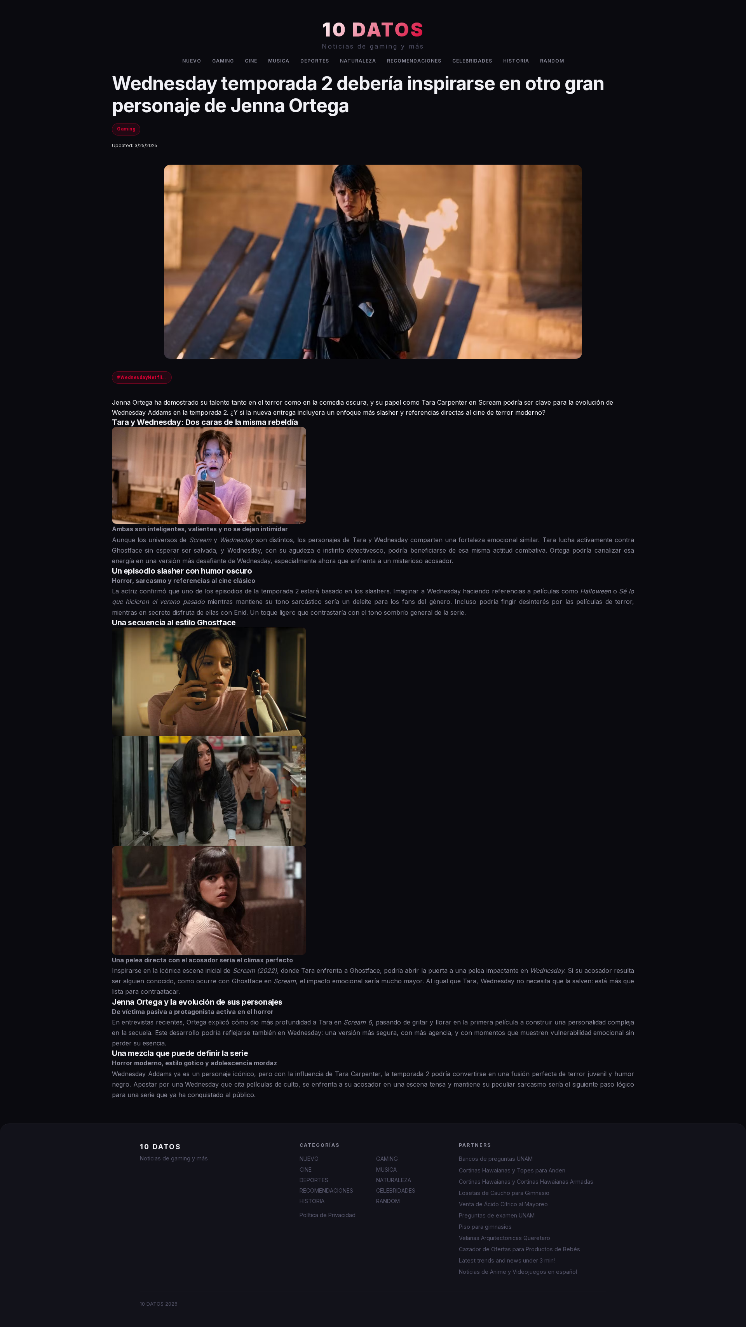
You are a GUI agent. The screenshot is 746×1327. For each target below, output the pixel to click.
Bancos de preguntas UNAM (496, 1158)
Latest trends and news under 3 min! (507, 1260)
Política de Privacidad (328, 1215)
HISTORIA (516, 61)
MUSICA (278, 61)
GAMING (223, 61)
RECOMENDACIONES (414, 61)
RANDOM (552, 61)
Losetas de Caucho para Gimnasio (504, 1193)
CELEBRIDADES (472, 61)
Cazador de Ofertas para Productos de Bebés (519, 1249)
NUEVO (191, 61)
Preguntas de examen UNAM (497, 1215)
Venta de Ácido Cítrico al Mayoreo (503, 1204)
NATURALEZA (358, 61)
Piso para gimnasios (485, 1226)
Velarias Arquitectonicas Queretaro (504, 1238)
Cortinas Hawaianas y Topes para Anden (512, 1170)
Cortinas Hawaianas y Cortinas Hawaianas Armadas (526, 1181)
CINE (251, 61)
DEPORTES (314, 61)
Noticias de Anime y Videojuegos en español (518, 1271)
